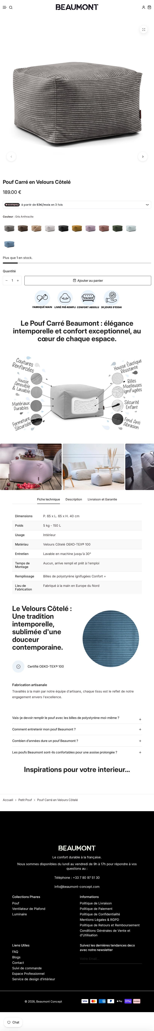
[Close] (128, 493)
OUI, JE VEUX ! (77, 512)
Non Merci (77, 527)
